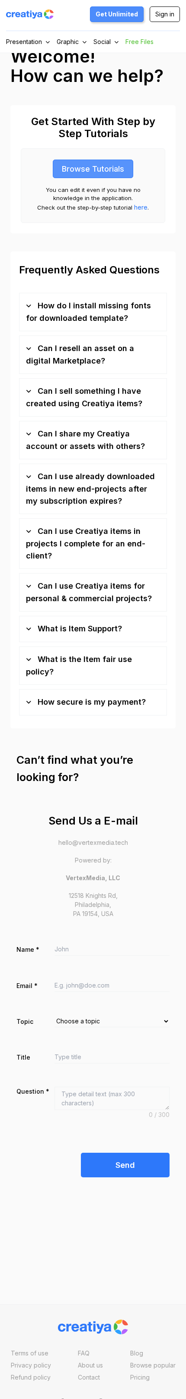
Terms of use (29, 1353)
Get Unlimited (117, 14)
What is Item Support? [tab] (78, 628)
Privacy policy (31, 1365)
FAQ (84, 1353)
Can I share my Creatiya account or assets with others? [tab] (85, 440)
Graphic (68, 41)
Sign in (164, 14)
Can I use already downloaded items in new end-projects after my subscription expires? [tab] (90, 488)
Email (27, 985)
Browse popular (153, 1365)
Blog (136, 1353)
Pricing (140, 1377)
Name (27, 949)
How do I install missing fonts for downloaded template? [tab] (88, 312)
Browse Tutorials (93, 168)
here (141, 207)
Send (125, 1165)
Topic (24, 1021)
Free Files (139, 41)
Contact (89, 1377)
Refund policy (31, 1377)
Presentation (24, 41)
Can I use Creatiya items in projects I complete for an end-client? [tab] (85, 543)
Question (32, 1091)
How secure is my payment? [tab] (90, 701)
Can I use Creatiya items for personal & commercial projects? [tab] (89, 592)
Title (23, 1057)
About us (90, 1365)
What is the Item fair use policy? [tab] (79, 665)
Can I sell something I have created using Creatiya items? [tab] (84, 397)
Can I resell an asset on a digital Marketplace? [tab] (80, 354)
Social (102, 41)
